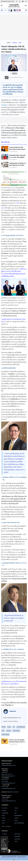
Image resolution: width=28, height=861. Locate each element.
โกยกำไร (3, 727)
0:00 (4, 10)
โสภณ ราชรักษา (16, 731)
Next (24, 741)
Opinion (16, 820)
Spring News (17, 839)
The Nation (4, 834)
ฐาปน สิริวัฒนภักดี (21, 727)
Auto (15, 813)
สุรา (14, 727)
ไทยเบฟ (9, 727)
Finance (16, 808)
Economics (4, 808)
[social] (17, 1)
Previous (3, 741)
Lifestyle (16, 818)
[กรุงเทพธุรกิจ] (14, 5)
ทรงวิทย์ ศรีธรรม (5, 734)
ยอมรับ (4, 848)
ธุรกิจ (20, 43)
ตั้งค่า (4, 851)
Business (15, 43)
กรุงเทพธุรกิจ (17, 836)
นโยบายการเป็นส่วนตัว (19, 823)
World (3, 815)
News (3, 820)
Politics (3, 818)
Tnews (15, 841)
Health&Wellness (18, 815)
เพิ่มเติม (5, 846)
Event (3, 823)
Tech (15, 810)
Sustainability (5, 813)
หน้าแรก (8, 43)
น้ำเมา (3, 731)
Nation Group (17, 834)
